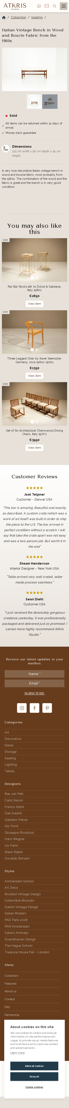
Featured (10, 983)
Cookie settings (34, 1087)
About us (10, 991)
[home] (14, 6)
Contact (10, 999)
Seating (37, 17)
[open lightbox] (34, 69)
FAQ (7, 1007)
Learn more (17, 1052)
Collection (18, 17)
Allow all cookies (34, 1066)
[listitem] (34, 70)
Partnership (12, 1014)
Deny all (34, 1076)
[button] (54, 6)
